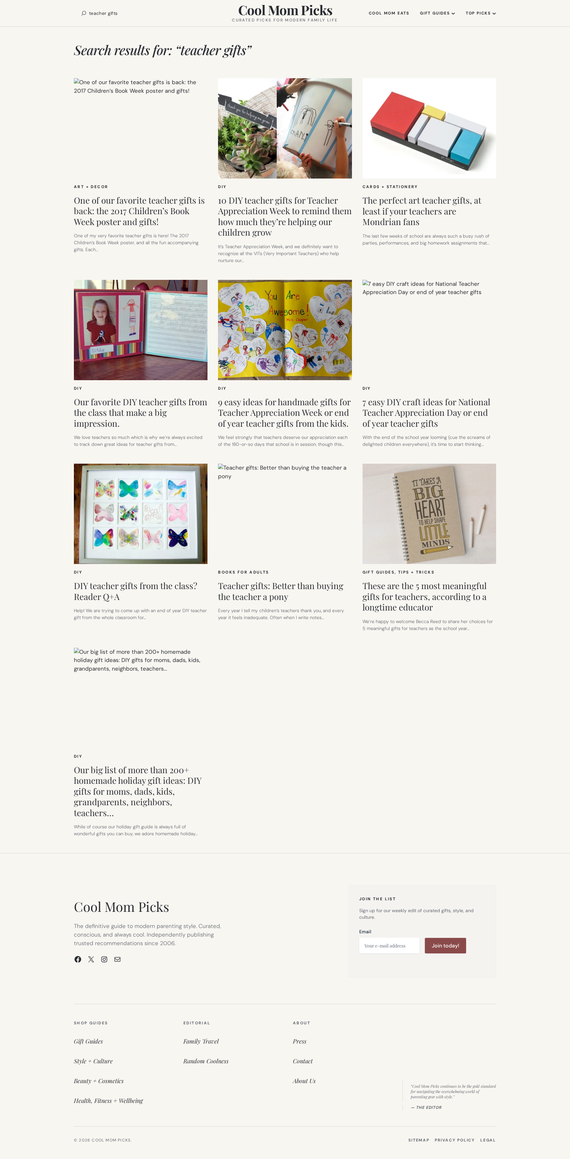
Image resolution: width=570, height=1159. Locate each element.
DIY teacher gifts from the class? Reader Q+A (135, 591)
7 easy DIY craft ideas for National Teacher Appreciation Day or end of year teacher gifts (426, 413)
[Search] (84, 13)
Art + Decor (91, 186)
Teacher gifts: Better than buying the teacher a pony (280, 591)
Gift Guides (379, 572)
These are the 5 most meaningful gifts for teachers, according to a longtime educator (425, 596)
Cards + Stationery (390, 186)
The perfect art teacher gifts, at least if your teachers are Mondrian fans (422, 211)
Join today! (445, 945)
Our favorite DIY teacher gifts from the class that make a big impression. (140, 413)
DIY (222, 186)
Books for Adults (243, 572)
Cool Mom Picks (285, 9)
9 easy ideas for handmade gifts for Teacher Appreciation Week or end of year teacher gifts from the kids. (284, 413)
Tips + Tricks (416, 572)
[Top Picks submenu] (494, 13)
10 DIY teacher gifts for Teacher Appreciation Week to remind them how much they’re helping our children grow (285, 216)
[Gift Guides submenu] (453, 13)
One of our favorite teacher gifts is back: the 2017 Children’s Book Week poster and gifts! (139, 211)
